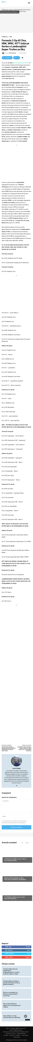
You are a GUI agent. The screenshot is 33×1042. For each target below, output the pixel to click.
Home (2, 12)
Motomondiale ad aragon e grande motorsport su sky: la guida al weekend (11, 982)
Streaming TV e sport (11, 1033)
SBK (11, 36)
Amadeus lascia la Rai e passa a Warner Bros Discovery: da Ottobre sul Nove (24, 749)
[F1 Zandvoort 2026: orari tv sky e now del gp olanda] (16, 853)
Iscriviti (28, 957)
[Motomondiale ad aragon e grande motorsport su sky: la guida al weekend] (25, 982)
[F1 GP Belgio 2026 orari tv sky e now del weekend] (16, 891)
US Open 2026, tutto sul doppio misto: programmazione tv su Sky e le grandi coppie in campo (11, 971)
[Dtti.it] (11, 3)
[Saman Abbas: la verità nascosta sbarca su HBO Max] (25, 1016)
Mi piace (28, 946)
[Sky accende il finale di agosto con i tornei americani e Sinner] (25, 1005)
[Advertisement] (16, 162)
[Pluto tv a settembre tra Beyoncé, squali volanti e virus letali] (25, 993)
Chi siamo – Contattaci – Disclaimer (12, 1035)
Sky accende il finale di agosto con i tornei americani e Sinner (11, 1005)
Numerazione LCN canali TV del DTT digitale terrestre (16, 1032)
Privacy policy (25, 1035)
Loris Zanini (12, 53)
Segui (28, 950)
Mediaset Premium (21, 1033)
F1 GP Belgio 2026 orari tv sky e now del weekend (14, 897)
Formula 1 (14, 12)
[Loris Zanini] (3, 53)
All (22, 842)
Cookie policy (16, 1037)
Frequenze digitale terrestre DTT (18, 1028)
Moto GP (6, 874)
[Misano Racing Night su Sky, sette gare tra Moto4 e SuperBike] (16, 872)
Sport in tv (8, 12)
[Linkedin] (16, 785)
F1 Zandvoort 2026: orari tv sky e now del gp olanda (15, 859)
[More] (22, 57)
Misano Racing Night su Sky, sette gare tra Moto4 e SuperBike (15, 878)
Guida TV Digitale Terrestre (15, 1030)
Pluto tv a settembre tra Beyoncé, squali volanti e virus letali (10, 994)
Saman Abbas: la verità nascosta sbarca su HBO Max (11, 1016)
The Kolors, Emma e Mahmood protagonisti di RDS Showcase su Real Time (8, 749)
